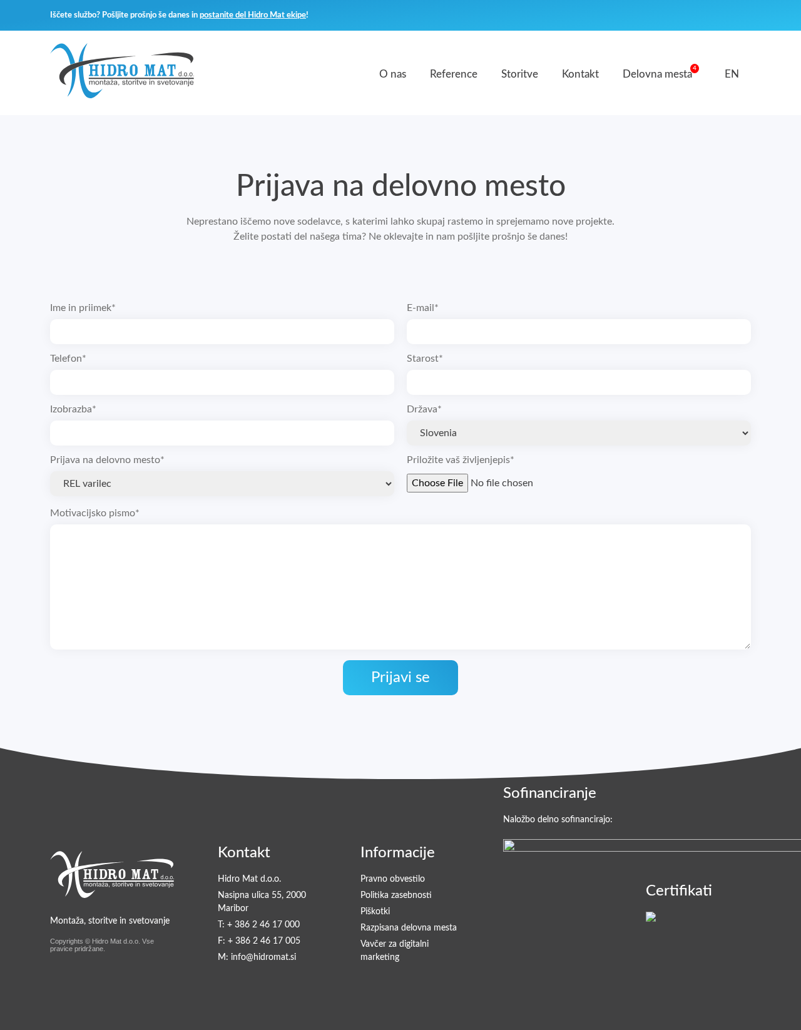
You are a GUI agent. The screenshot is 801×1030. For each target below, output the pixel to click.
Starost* (425, 359)
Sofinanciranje (549, 793)
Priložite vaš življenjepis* (460, 460)
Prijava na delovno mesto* (107, 460)
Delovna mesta (657, 74)
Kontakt (580, 74)
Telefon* (68, 359)
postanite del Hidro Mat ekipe (253, 15)
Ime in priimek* (83, 308)
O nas (392, 74)
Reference (453, 74)
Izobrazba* (73, 409)
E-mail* (423, 308)
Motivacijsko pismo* (95, 513)
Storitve (519, 74)
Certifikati (679, 891)
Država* (424, 409)
